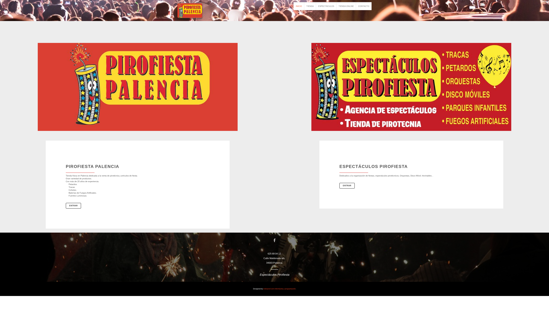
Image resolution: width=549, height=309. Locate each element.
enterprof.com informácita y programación (279, 289)
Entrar (73, 206)
